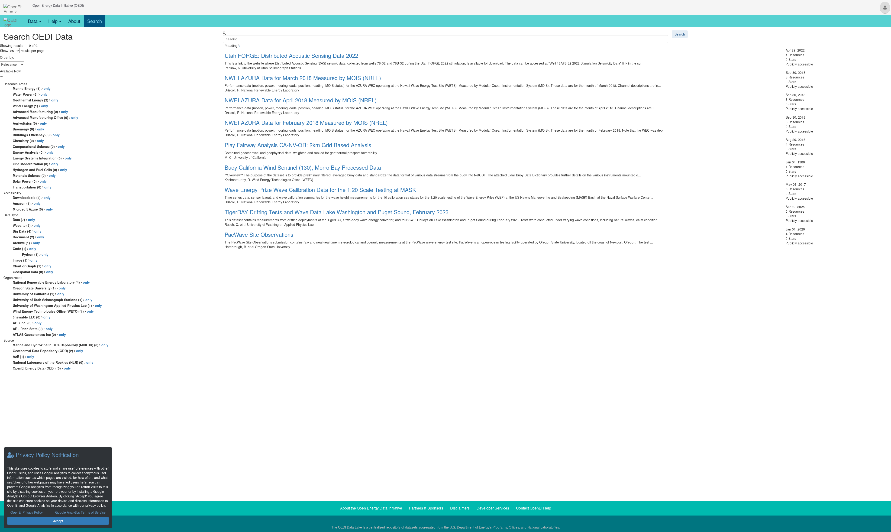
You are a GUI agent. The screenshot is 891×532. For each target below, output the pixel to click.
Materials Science (34, 175)
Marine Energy (32, 88)
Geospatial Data (33, 271)
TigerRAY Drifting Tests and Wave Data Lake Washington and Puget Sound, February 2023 (337, 212)
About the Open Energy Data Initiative (371, 508)
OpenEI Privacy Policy (26, 512)
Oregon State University (39, 288)
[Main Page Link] (14, 5)
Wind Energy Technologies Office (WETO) (53, 311)
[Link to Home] (12, 21)
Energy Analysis (33, 152)
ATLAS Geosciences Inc (39, 334)
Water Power (30, 94)
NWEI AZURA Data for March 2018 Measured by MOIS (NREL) (303, 78)
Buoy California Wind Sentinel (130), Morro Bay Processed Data (303, 167)
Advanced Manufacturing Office (45, 117)
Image (25, 260)
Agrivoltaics (30, 123)
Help (53, 21)
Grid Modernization (35, 164)
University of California (38, 294)
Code (24, 248)
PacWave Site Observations (259, 234)
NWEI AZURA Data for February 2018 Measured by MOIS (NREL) (306, 122)
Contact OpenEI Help (533, 508)
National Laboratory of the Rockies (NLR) (53, 362)
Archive (26, 242)
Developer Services (493, 508)
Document (28, 237)
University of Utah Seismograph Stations (52, 299)
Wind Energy (30, 106)
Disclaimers (460, 508)
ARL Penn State (33, 328)
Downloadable (32, 197)
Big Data (27, 231)
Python (35, 254)
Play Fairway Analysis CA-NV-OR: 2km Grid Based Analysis (298, 145)
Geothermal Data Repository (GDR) (48, 350)
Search (94, 21)
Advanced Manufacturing (40, 111)
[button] (885, 7)
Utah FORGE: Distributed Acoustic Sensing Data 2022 (291, 55)
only (47, 88)
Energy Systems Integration (42, 158)
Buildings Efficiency (36, 135)
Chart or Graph (32, 266)
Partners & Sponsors (426, 508)
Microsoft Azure (33, 209)
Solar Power (30, 181)
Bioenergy (28, 129)
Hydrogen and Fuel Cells (40, 169)
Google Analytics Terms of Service (80, 512)
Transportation (32, 187)
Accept (58, 521)
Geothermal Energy (35, 100)
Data (33, 21)
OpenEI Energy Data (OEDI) (42, 368)
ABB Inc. (27, 323)
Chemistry (28, 140)
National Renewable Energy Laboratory (51, 282)
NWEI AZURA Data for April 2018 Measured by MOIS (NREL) (301, 100)
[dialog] (58, 488)
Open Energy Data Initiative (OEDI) (58, 5)
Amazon (27, 203)
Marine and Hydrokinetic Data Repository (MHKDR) (60, 345)
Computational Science (39, 146)
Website (27, 225)
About (74, 21)
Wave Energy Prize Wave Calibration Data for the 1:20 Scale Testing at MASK (320, 189)
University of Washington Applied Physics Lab (57, 305)
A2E (23, 356)
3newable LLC (31, 317)
